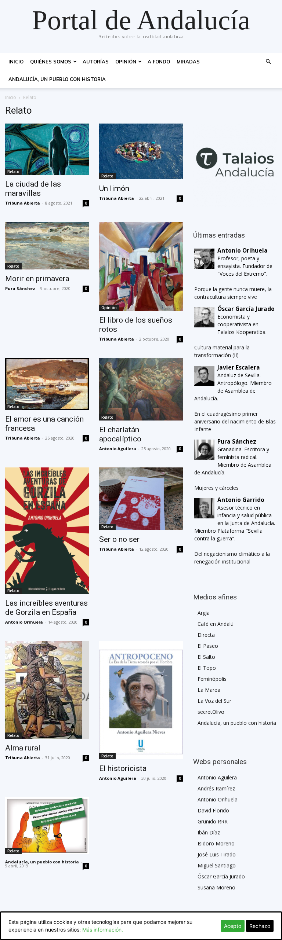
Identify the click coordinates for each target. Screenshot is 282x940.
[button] (268, 61)
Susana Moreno (216, 887)
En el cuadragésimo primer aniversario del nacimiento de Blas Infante (235, 421)
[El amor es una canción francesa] (47, 384)
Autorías (96, 62)
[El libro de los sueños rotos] (141, 266)
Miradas (188, 62)
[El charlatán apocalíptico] (141, 389)
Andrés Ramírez (216, 788)
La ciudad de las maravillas (33, 189)
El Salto (206, 656)
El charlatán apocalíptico (120, 434)
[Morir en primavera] (47, 245)
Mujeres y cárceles (216, 487)
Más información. (102, 929)
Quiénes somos (50, 62)
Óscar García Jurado (221, 876)
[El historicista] (141, 700)
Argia (204, 612)
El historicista (123, 768)
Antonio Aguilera (117, 448)
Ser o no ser (119, 539)
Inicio (16, 62)
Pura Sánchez (20, 288)
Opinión (125, 62)
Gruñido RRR (213, 821)
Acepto (232, 926)
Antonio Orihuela (24, 622)
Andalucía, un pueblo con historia (57, 79)
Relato (13, 171)
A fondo (159, 62)
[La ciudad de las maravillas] (47, 149)
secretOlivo (211, 711)
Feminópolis (212, 678)
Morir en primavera (37, 278)
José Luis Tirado (217, 854)
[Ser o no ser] (141, 498)
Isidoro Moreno (216, 843)
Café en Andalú (216, 623)
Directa (206, 634)
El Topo (207, 667)
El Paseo (208, 645)
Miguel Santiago (217, 865)
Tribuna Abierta (22, 203)
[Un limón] (141, 151)
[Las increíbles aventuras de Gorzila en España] (47, 530)
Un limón (114, 188)
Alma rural (22, 747)
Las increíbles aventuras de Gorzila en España (46, 608)
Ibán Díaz (209, 832)
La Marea (209, 689)
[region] (235, 165)
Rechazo (259, 926)
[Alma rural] (47, 690)
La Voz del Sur (214, 700)
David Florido (213, 810)
